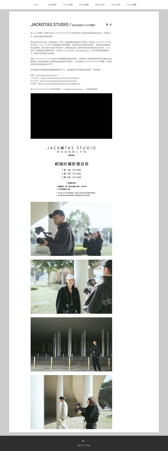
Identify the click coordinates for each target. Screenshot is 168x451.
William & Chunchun (73, 89)
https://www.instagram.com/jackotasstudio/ (60, 78)
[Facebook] (110, 24)
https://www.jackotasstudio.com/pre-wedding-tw (59, 83)
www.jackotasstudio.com (46, 75)
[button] (100, 5)
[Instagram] (107, 24)
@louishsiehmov (82, 50)
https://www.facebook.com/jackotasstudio (58, 81)
